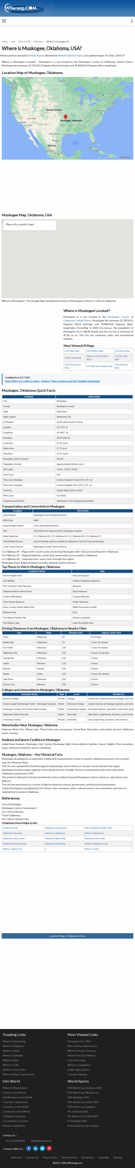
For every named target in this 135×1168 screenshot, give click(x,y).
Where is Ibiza (10, 1060)
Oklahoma (38, 41)
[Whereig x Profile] (42, 1148)
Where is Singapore (13, 1045)
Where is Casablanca (79, 1064)
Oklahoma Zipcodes (12, 833)
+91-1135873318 (15, 1140)
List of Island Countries (15, 1120)
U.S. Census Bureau (12, 811)
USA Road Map (122, 351)
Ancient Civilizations (14, 1125)
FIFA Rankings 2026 (78, 1097)
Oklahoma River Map (95, 838)
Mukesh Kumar (36, 55)
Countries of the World (15, 1106)
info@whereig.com (41, 1140)
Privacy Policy (50, 1157)
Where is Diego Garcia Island (18, 1074)
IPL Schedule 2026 (78, 1111)
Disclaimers (88, 1157)
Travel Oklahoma (11, 815)
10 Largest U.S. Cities (79, 1041)
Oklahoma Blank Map (55, 838)
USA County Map (73, 358)
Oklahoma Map (10, 828)
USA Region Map (95, 351)
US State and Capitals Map (99, 366)
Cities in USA (24, 41)
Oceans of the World (14, 1092)
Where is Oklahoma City (96, 844)
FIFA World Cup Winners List (83, 1092)
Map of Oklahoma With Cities (98, 828)
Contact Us (32, 1157)
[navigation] (4, 21)
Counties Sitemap (77, 1074)
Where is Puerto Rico (14, 1069)
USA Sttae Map (72, 351)
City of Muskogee (11, 804)
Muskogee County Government (19, 807)
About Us (16, 1157)
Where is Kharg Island (15, 1087)
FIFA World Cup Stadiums (81, 1106)
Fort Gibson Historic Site (15, 819)
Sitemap (117, 1157)
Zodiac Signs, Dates (78, 1069)
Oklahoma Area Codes (14, 838)
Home (5, 41)
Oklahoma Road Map (55, 844)
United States (83, 320)
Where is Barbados (13, 1055)
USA (13, 41)
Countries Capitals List (15, 1102)
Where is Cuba (11, 1064)
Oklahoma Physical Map (14, 844)
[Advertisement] (67, 185)
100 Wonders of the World (17, 1097)
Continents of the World (16, 1111)
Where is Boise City (12, 849)
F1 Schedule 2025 (77, 1120)
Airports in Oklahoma (55, 833)
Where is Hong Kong (14, 1041)
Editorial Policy (70, 1157)
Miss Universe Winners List (82, 1045)
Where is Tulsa (92, 849)
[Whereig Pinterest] (49, 1148)
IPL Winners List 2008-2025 (83, 1116)
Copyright (103, 1157)
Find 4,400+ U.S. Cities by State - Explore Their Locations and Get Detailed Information (52, 381)
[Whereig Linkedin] (35, 1148)
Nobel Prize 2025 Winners (82, 1055)
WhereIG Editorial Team (70, 55)
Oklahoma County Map (56, 828)
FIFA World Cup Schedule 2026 (85, 1087)
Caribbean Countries (14, 1116)
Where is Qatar (11, 1050)
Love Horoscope (76, 1060)
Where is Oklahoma (94, 833)
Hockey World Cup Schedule (83, 1125)
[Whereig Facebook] (28, 1148)
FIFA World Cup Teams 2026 (83, 1102)
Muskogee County (118, 316)
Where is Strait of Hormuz (82, 1050)
